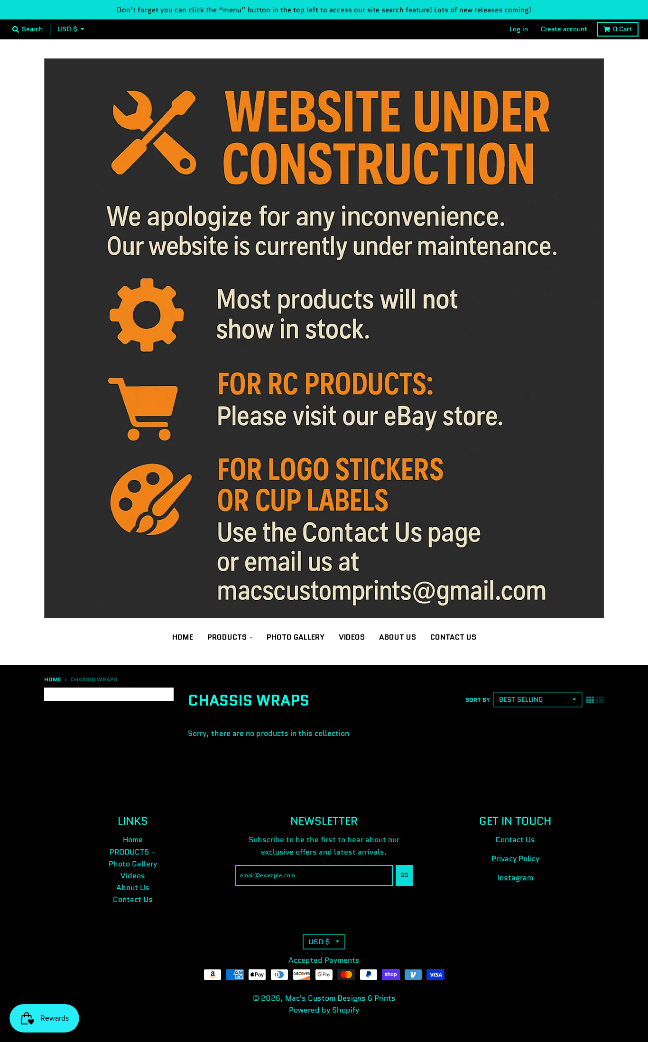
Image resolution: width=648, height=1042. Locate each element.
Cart (622, 29)
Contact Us (133, 899)
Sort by (477, 700)
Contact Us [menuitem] (453, 637)
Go (404, 875)
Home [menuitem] (182, 637)
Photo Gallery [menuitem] (295, 637)
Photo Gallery (133, 863)
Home (52, 679)
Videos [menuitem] (352, 637)
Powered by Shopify (324, 1010)
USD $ (67, 29)
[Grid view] (590, 700)
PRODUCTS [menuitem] (227, 637)
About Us (132, 887)
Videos (132, 875)
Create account (564, 29)
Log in (518, 29)
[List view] (600, 700)
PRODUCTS (129, 852)
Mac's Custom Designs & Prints (340, 998)
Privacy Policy (515, 858)
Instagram (515, 877)
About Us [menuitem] (397, 637)
